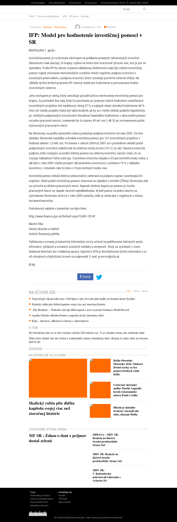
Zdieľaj (39, 9)
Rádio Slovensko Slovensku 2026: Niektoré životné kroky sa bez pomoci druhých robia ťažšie (128, 367)
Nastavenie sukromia (39, 505)
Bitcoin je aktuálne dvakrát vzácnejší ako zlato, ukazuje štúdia (126, 410)
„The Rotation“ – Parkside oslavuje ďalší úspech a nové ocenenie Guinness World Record (80, 310)
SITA (64, 16)
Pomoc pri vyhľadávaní (48, 16)
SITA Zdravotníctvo (57, 3)
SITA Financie (75, 3)
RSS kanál (63, 498)
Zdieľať (86, 277)
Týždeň (136, 291)
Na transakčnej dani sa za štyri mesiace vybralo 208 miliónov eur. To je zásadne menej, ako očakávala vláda (86, 333)
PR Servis (74, 16)
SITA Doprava (91, 3)
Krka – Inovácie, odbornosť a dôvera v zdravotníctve (60, 321)
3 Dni (129, 291)
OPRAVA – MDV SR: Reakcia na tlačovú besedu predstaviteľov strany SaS (106, 439)
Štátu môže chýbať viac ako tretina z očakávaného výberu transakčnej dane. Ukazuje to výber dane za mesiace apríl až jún (88, 340)
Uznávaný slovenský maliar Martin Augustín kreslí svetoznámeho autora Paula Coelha (127, 390)
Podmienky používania (40, 495)
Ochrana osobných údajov (41, 498)
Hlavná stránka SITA (39, 502)
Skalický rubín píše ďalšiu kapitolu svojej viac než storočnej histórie (68, 304)
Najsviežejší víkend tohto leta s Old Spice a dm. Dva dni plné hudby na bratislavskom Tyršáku (83, 298)
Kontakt (85, 16)
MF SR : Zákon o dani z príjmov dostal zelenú (57, 438)
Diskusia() (111, 27)
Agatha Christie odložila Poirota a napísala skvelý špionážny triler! (68, 315)
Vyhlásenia (47, 27)
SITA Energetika (38, 3)
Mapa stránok (65, 502)
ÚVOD (32, 16)
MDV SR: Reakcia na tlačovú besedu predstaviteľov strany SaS (107, 457)
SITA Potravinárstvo (109, 3)
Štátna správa (60, 27)
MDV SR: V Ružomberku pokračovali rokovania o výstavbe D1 (107, 475)
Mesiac (145, 291)
